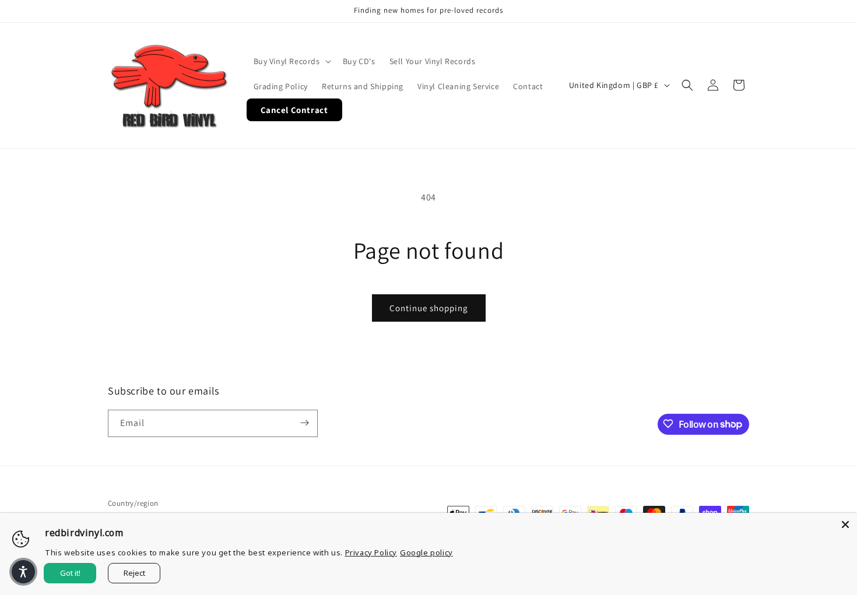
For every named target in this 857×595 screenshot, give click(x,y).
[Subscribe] (304, 422)
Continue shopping (428, 308)
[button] (291, 61)
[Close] (845, 524)
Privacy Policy (371, 552)
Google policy (426, 552)
